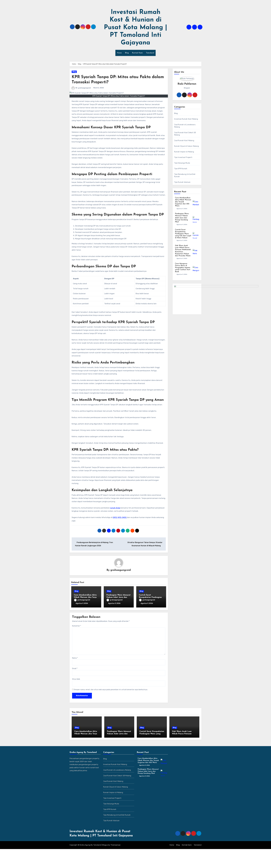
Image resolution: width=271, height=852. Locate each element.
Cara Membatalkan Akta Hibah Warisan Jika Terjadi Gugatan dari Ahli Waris (86, 597)
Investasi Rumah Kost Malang (186, 119)
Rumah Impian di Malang (184, 152)
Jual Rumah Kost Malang (184, 140)
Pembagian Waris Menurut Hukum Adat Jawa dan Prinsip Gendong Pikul (118, 597)
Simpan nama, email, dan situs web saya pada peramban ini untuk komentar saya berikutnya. (111, 690)
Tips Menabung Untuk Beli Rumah (184, 175)
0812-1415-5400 (120, 517)
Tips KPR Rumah (180, 169)
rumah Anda (115, 508)
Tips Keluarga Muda (182, 163)
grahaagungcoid (84, 88)
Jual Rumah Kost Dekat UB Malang (185, 134)
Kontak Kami (137, 53)
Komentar (76, 626)
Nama (75, 658)
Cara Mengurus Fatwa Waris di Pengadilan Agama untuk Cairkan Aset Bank (182, 268)
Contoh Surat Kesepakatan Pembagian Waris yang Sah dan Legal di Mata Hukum (183, 234)
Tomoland (150, 53)
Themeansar (115, 845)
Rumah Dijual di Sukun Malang (186, 146)
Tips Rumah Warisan (182, 182)
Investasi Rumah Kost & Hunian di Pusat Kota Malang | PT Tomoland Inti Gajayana (135, 27)
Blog (127, 53)
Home (119, 53)
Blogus (105, 845)
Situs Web (76, 679)
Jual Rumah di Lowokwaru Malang (185, 126)
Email (74, 668)
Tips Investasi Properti (183, 157)
